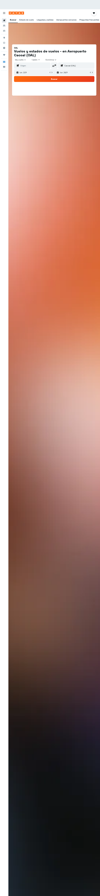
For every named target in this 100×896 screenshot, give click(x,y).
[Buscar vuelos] (4, 20)
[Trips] (4, 54)
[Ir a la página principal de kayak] (16, 13)
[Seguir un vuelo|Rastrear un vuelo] (4, 42)
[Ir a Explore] (4, 37)
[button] (4, 13)
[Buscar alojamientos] (4, 25)
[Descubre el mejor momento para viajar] (4, 47)
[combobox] (51, 60)
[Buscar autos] (4, 30)
